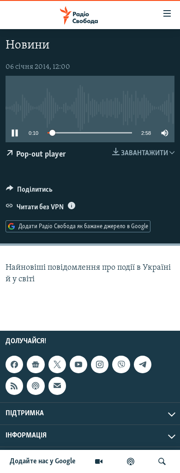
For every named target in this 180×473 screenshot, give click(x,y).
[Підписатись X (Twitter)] (57, 364)
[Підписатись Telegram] (142, 364)
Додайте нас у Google (43, 461)
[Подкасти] (130, 461)
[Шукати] (162, 461)
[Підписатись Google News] (35, 364)
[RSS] (14, 385)
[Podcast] (35, 385)
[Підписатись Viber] (121, 364)
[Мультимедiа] (99, 461)
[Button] (29, 191)
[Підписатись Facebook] (14, 364)
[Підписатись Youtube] (78, 364)
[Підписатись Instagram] (99, 364)
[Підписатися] (57, 385)
